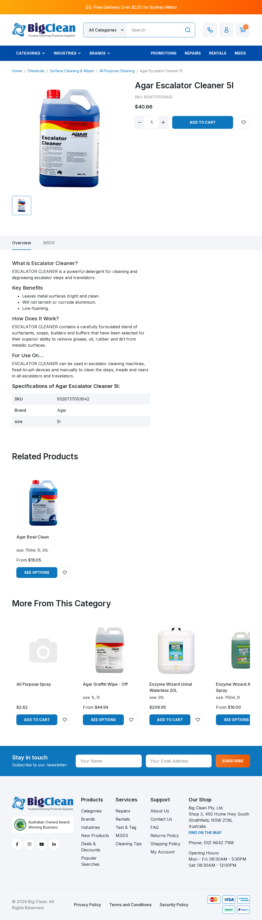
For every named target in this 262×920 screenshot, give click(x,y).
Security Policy (174, 904)
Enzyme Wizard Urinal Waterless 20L (170, 687)
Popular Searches (90, 861)
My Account (162, 851)
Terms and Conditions (130, 904)
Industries (90, 827)
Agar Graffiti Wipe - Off (105, 684)
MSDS (49, 242)
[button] (226, 30)
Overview (21, 242)
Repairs (123, 810)
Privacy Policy (87, 904)
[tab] (21, 243)
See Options (36, 572)
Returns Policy (164, 835)
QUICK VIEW (43, 525)
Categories (91, 810)
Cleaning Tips (129, 843)
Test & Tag (126, 827)
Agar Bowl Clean (32, 537)
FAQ (154, 827)
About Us (159, 810)
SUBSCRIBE (233, 761)
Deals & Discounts (90, 846)
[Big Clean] (43, 29)
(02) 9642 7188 (219, 842)
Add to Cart (203, 122)
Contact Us (161, 819)
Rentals (123, 819)
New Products (95, 835)
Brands (88, 819)
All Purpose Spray (33, 684)
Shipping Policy (165, 843)
